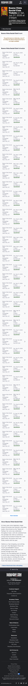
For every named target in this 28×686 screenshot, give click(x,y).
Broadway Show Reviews (14, 646)
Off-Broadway (14, 617)
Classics (14, 612)
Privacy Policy (14, 664)
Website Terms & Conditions (14, 666)
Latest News (14, 627)
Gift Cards (14, 644)
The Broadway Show (14, 625)
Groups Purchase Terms (14, 670)
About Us (14, 652)
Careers (14, 654)
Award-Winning (14, 614)
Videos (14, 629)
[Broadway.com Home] (6, 2)
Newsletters (14, 638)
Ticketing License (14, 671)
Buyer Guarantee (14, 659)
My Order (14, 591)
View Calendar (14, 515)
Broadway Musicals (14, 604)
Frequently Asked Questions (14, 593)
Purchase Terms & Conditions (14, 667)
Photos (14, 631)
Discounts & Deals (14, 619)
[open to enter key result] (25, 2)
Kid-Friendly (14, 610)
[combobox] (24, 2)
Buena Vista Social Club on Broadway (12, 565)
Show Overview (7, 29)
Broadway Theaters (14, 642)
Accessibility (14, 657)
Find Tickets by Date (14, 601)
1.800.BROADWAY (16, 580)
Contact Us (13, 579)
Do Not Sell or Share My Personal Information (14, 675)
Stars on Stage (14, 608)
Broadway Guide (14, 640)
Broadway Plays (14, 606)
